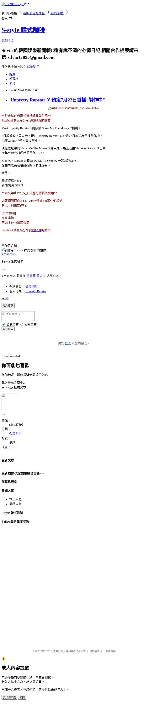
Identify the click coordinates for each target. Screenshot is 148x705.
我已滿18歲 (9, 697)
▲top (5, 298)
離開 (22, 697)
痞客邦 (31, 275)
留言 (39, 275)
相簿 (12, 74)
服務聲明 (111, 651)
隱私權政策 (95, 651)
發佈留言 (8, 329)
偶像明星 (33, 66)
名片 (12, 83)
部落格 (13, 79)
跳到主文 (8, 40)
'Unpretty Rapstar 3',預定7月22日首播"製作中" (57, 99)
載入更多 (8, 305)
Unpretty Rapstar (35, 291)
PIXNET (45, 651)
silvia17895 (9, 254)
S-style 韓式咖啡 (23, 29)
